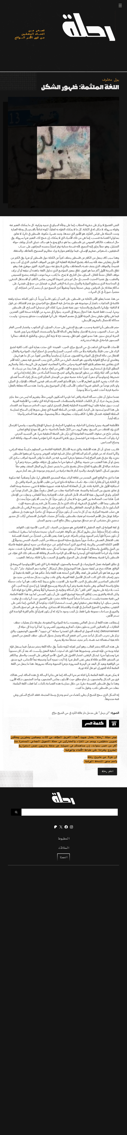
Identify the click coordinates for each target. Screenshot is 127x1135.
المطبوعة (63, 838)
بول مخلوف (110, 80)
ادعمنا (63, 857)
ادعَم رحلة (107, 771)
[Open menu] (120, 5)
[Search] (16, 812)
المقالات (63, 848)
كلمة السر (94, 723)
